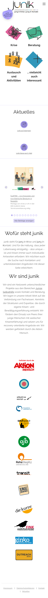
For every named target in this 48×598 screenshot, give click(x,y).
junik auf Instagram (24, 131)
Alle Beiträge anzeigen (24, 221)
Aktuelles (26, 591)
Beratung (34, 45)
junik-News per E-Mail (24, 153)
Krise (14, 45)
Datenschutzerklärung (25, 588)
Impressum (7, 588)
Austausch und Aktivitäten (14, 76)
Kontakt (41, 588)
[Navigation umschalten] (44, 3)
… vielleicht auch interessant (34, 76)
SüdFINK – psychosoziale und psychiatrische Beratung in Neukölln (22, 198)
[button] (24, 187)
